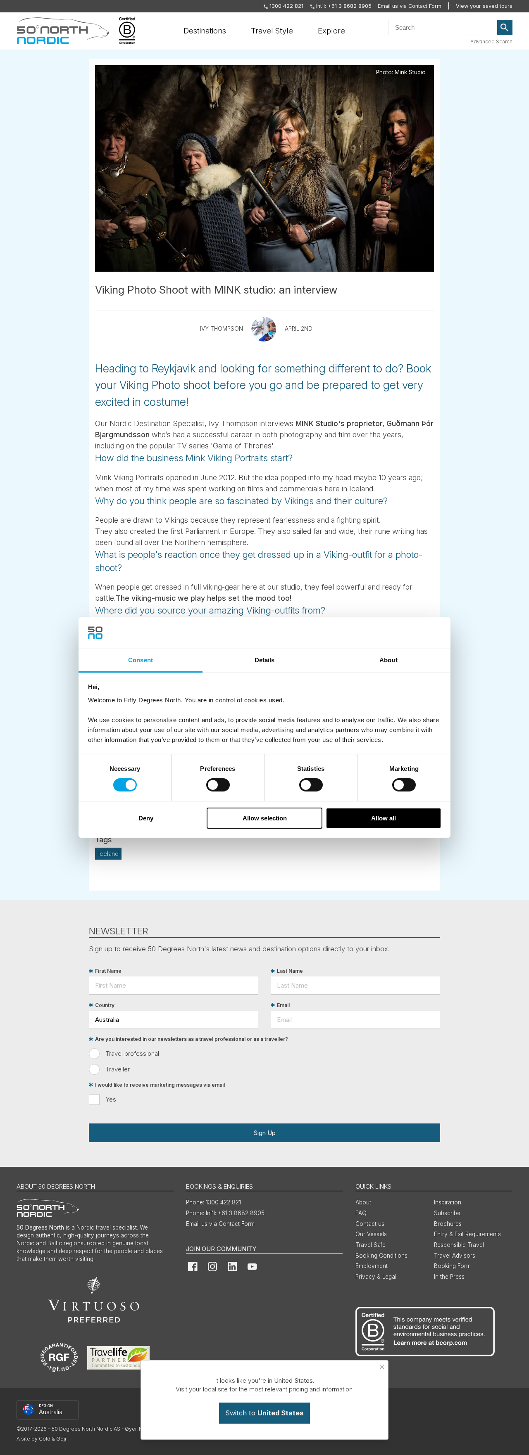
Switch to (264, 1413)
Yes (111, 1099)
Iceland (108, 854)
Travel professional (132, 1053)
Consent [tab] (140, 660)
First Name (108, 971)
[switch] (218, 784)
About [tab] (388, 660)
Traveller (118, 1069)
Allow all (383, 818)
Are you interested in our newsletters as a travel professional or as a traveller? (191, 1039)
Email (283, 1005)
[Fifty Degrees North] (63, 31)
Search (505, 28)
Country (104, 1005)
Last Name (290, 971)
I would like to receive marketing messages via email (160, 1085)
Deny (145, 818)
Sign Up (264, 1133)
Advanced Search (491, 41)
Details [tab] (265, 660)
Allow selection (265, 818)
